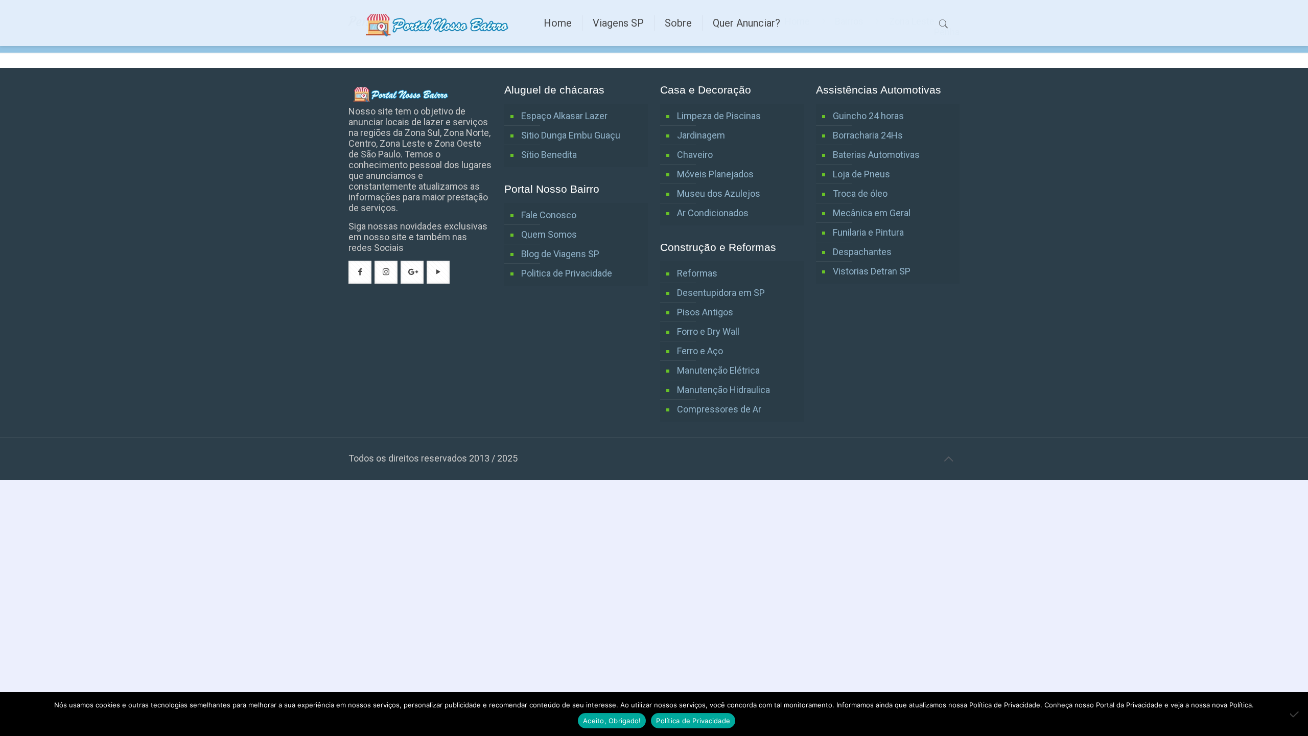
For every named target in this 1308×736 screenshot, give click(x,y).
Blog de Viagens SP (560, 253)
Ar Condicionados (713, 213)
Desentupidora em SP (721, 292)
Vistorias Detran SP (871, 271)
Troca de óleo (860, 193)
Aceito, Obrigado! (612, 721)
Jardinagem (701, 135)
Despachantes (862, 251)
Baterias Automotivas (876, 154)
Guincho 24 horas (868, 115)
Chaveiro (695, 154)
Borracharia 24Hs (868, 135)
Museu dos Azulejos (718, 193)
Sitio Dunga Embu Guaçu (570, 135)
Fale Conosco (548, 215)
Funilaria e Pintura (868, 232)
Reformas (697, 273)
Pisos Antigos (705, 312)
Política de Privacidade (693, 721)
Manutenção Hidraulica (723, 389)
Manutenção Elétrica (718, 370)
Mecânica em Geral (871, 213)
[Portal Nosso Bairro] (438, 23)
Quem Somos (549, 234)
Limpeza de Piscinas (719, 115)
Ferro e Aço (700, 351)
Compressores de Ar (719, 409)
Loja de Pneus (861, 174)
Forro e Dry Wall (708, 331)
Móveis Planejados (715, 174)
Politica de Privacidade (566, 273)
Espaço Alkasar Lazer (564, 115)
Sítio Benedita (549, 154)
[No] (1295, 714)
